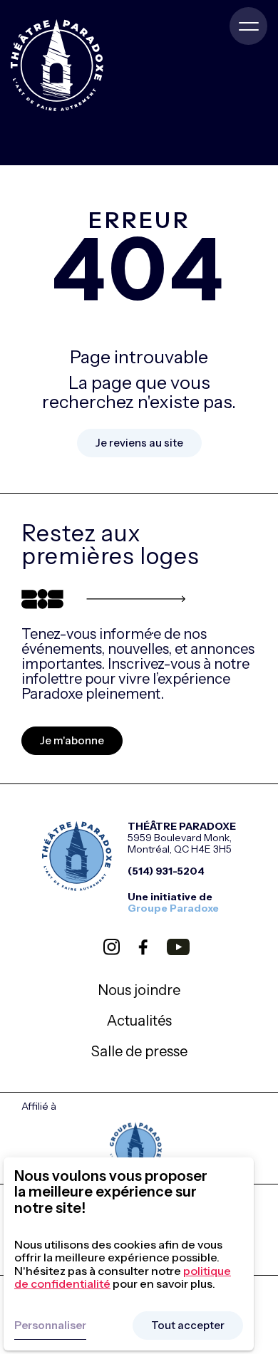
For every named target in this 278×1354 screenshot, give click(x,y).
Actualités (139, 1020)
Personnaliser (50, 1325)
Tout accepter (188, 1325)
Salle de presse (139, 1051)
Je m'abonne (72, 740)
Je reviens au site (139, 442)
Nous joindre (139, 990)
